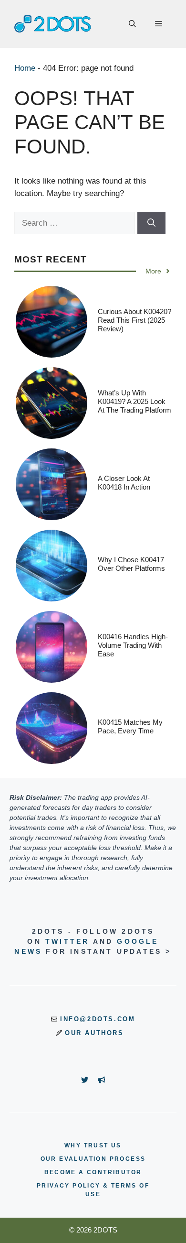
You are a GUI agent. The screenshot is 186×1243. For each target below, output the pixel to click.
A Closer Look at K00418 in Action (124, 482)
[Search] (151, 223)
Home (24, 68)
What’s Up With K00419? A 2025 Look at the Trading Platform (134, 401)
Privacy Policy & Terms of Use (93, 1190)
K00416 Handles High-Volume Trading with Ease (133, 645)
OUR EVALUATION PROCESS (93, 1159)
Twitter (67, 941)
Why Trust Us (93, 1145)
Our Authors (94, 1032)
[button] (132, 24)
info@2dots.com (97, 1019)
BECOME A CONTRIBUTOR (93, 1172)
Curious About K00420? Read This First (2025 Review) (134, 320)
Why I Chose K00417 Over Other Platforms (131, 564)
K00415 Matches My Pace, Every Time (130, 726)
